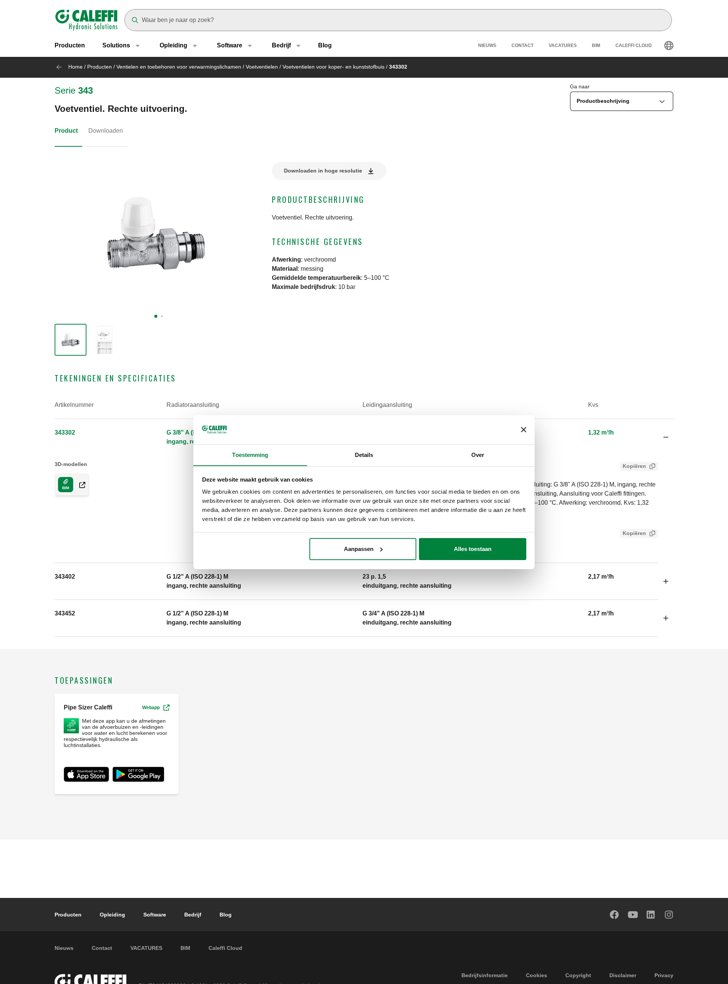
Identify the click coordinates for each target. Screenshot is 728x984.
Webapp (151, 707)
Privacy (663, 975)
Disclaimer (622, 975)
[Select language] (668, 45)
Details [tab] (364, 454)
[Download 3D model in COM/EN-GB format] (79, 484)
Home (75, 67)
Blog (325, 45)
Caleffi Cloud (633, 45)
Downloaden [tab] (105, 130)
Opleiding (112, 915)
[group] (70, 340)
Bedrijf (192, 915)
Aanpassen (358, 549)
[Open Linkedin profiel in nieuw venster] (651, 914)
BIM (596, 45)
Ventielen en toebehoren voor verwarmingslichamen (178, 67)
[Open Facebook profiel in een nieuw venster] (615, 914)
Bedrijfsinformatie (484, 975)
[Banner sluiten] (523, 429)
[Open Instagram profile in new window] (669, 914)
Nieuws (487, 45)
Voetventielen (262, 67)
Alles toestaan (472, 549)
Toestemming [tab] (250, 454)
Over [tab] (477, 454)
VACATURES (563, 45)
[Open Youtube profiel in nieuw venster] (633, 914)
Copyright (578, 975)
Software (154, 915)
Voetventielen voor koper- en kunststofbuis (333, 67)
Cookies (536, 975)
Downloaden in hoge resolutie (323, 171)
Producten (70, 45)
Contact (522, 45)
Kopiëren (634, 466)
